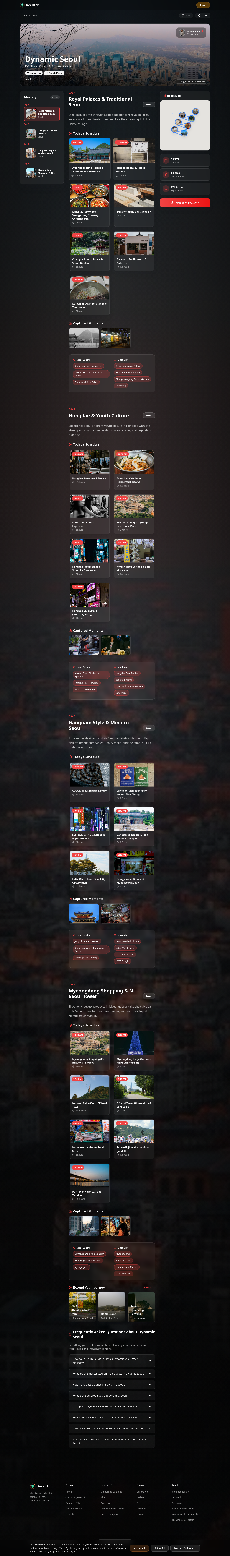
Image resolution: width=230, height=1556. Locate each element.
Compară (105, 1502)
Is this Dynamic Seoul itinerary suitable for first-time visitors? (109, 1426)
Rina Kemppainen (91, 604)
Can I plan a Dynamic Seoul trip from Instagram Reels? (105, 1404)
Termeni (176, 1497)
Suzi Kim (138, 784)
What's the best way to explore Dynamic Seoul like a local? (107, 1415)
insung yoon (93, 297)
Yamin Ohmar (136, 828)
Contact (141, 1514)
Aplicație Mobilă (73, 1508)
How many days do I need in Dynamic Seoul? (99, 1382)
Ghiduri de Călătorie (111, 1491)
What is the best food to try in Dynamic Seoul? (100, 1393)
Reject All (160, 1548)
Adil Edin (94, 872)
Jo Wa (140, 471)
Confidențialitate (180, 1491)
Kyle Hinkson (114, 650)
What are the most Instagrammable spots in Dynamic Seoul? (108, 1371)
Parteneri (141, 1508)
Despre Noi (142, 1491)
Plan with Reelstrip (187, 203)
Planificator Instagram (112, 1508)
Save (188, 15)
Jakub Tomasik (114, 918)
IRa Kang (82, 920)
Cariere (140, 1497)
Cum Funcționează (75, 1497)
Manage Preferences (185, 1548)
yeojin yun (93, 160)
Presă (139, 1502)
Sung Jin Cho (137, 252)
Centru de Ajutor (109, 1514)
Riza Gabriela (93, 1185)
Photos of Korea (136, 160)
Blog (103, 1497)
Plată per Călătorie (75, 1502)
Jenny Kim (189, 81)
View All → (149, 1287)
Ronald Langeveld (135, 872)
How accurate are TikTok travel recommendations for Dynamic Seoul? (110, 1439)
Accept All (139, 1548)
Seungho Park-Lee (84, 1317)
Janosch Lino (82, 650)
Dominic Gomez (113, 1317)
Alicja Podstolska (83, 343)
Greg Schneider (136, 1140)
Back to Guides (31, 15)
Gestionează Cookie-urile (185, 1514)
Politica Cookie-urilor (183, 1508)
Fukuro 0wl (141, 1317)
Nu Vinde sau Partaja (183, 1519)
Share (204, 15)
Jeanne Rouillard (91, 252)
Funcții (68, 1491)
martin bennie (92, 515)
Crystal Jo (138, 205)
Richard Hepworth (90, 784)
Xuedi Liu (94, 471)
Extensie (69, 1514)
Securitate (177, 1502)
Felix (140, 1052)
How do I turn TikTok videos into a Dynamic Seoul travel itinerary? (105, 1358)
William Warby (92, 1140)
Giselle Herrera (92, 205)
